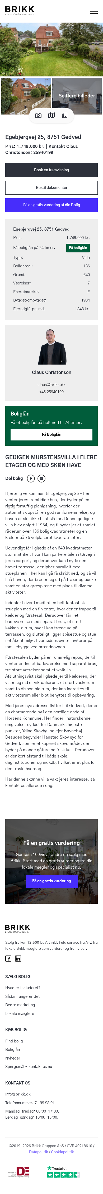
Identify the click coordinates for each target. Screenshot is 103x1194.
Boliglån (12, 1050)
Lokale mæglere (19, 1014)
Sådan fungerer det (22, 997)
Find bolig (14, 1041)
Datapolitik (38, 1152)
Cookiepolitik (62, 1152)
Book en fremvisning (51, 170)
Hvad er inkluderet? (22, 988)
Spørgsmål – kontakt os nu (28, 1067)
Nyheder (12, 1058)
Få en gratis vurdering (51, 881)
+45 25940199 (51, 392)
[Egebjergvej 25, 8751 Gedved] (41, 478)
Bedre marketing (20, 1005)
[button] (51, 48)
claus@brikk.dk (51, 385)
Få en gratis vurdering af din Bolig (51, 205)
